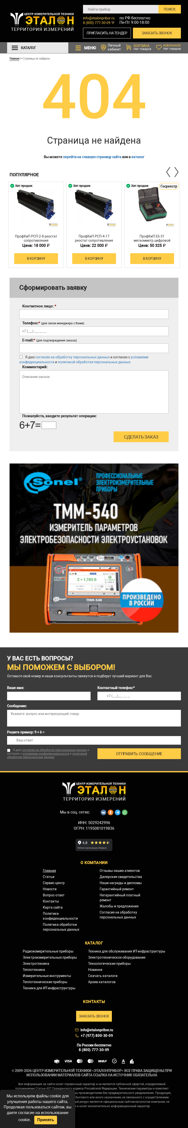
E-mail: (49, 340)
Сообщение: (17, 706)
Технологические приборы (109, 963)
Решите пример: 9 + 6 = (26, 732)
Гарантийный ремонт (117, 889)
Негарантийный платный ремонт (120, 897)
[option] (36, 225)
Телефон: (53, 323)
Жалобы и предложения (119, 906)
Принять (45, 1120)
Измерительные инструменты (47, 976)
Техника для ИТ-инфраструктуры (49, 988)
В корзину (36, 259)
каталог (137, 157)
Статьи (48, 877)
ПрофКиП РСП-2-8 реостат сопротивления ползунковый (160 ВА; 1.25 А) (36, 242)
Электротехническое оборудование (116, 957)
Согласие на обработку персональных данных (118, 914)
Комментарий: (34, 367)
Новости (50, 889)
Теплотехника (34, 970)
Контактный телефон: (116, 688)
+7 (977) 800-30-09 (97, 1036)
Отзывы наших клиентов (120, 871)
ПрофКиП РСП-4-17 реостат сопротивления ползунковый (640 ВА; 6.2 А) (94, 242)
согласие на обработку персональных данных (72, 357)
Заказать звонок (157, 33)
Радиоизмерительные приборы (48, 951)
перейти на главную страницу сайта (92, 157)
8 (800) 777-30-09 (96, 23)
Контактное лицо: (39, 306)
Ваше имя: (15, 688)
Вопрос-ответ (54, 895)
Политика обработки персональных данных (61, 927)
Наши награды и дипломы (121, 883)
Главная (14, 58)
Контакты (51, 901)
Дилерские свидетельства (121, 877)
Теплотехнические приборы (45, 982)
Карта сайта (53, 907)
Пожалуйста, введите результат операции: (59, 416)
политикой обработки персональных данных (94, 362)
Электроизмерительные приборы (50, 957)
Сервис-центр (54, 883)
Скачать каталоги (103, 976)
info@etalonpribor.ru (99, 18)
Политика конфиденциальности (60, 916)
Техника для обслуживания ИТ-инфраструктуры (126, 951)
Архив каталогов (102, 982)
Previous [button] (169, 172)
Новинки (95, 970)
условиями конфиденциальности (46, 753)
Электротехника (36, 963)
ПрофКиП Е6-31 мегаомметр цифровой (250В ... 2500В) (152, 240)
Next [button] (176, 172)
